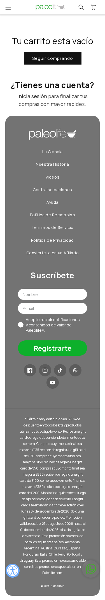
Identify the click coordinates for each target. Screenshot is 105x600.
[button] (8, 7)
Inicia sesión (32, 96)
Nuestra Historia (52, 164)
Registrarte (52, 348)
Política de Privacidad (52, 240)
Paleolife (57, 585)
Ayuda (52, 202)
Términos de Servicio (52, 227)
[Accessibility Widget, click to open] (13, 571)
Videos (53, 177)
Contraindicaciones (52, 189)
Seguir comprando (52, 58)
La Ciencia (52, 151)
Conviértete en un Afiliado (52, 252)
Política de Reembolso (52, 214)
